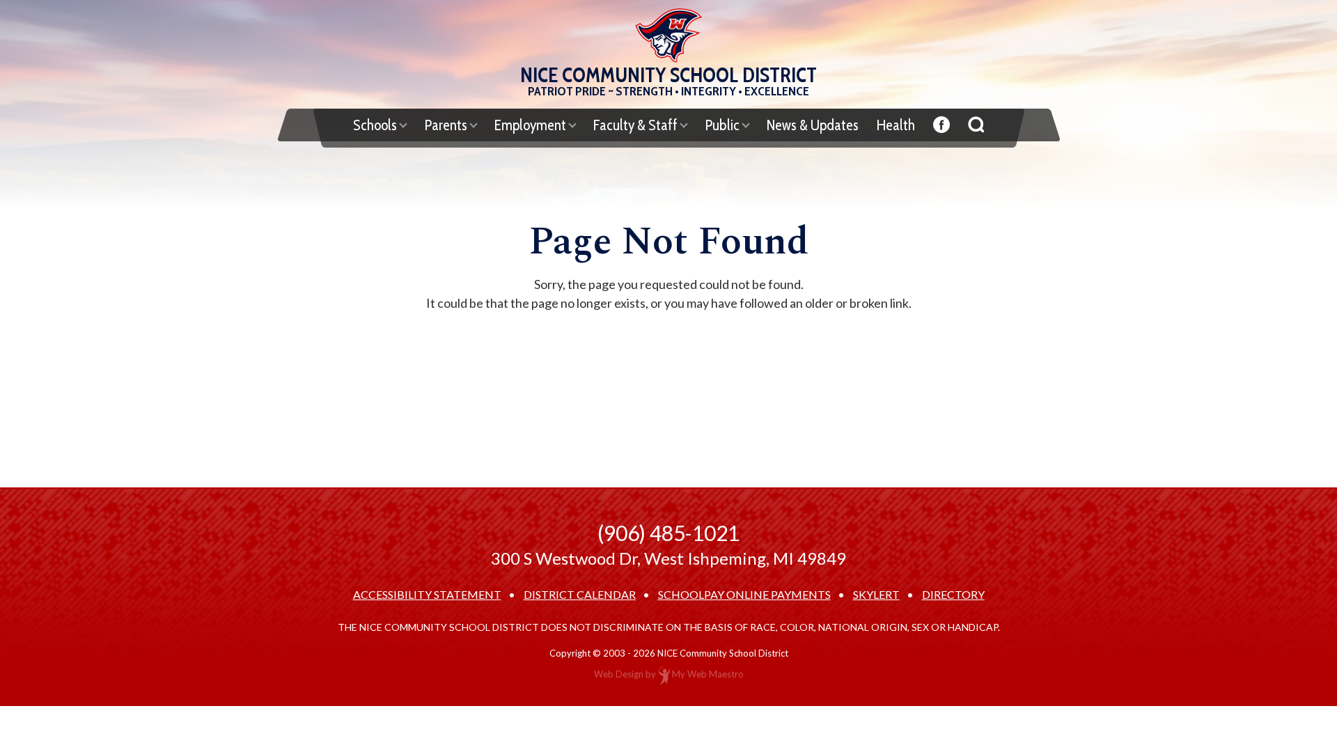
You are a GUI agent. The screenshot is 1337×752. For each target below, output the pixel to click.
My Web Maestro (708, 674)
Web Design (618, 674)
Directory (953, 594)
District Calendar (580, 594)
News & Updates (813, 125)
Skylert (876, 594)
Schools (375, 125)
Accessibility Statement (427, 594)
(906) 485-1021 (668, 532)
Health (896, 125)
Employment (530, 125)
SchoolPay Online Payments (744, 594)
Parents (445, 125)
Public (722, 125)
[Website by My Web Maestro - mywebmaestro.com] (664, 674)
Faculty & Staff (635, 125)
